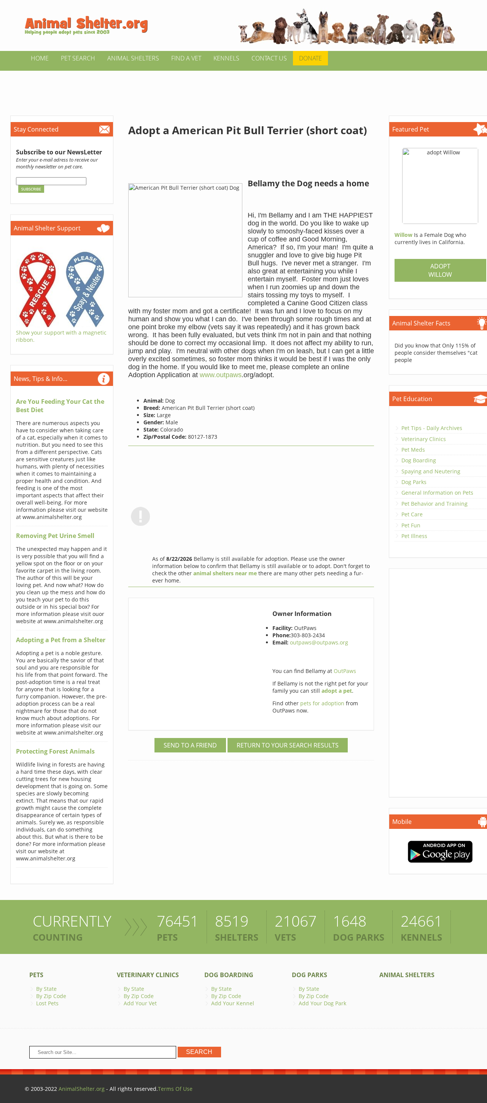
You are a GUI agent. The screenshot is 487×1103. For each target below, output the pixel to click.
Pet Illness (414, 536)
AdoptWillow (440, 270)
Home (40, 58)
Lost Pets (47, 1003)
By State (46, 988)
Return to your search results (288, 745)
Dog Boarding (418, 460)
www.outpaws (221, 375)
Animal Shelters (133, 58)
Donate (310, 58)
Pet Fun (410, 525)
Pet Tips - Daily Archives (431, 428)
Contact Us (269, 58)
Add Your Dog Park (322, 1003)
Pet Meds (413, 449)
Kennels (226, 58)
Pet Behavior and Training (434, 503)
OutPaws (345, 670)
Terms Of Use (175, 1088)
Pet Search (78, 58)
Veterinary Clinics (423, 439)
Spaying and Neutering (430, 471)
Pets (36, 975)
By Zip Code (51, 996)
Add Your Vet (140, 1003)
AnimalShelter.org (82, 1088)
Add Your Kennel (232, 1003)
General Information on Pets (437, 492)
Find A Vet (186, 58)
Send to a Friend (190, 745)
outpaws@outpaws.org (319, 642)
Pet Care (412, 514)
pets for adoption (323, 703)
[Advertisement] (243, 88)
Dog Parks (414, 482)
